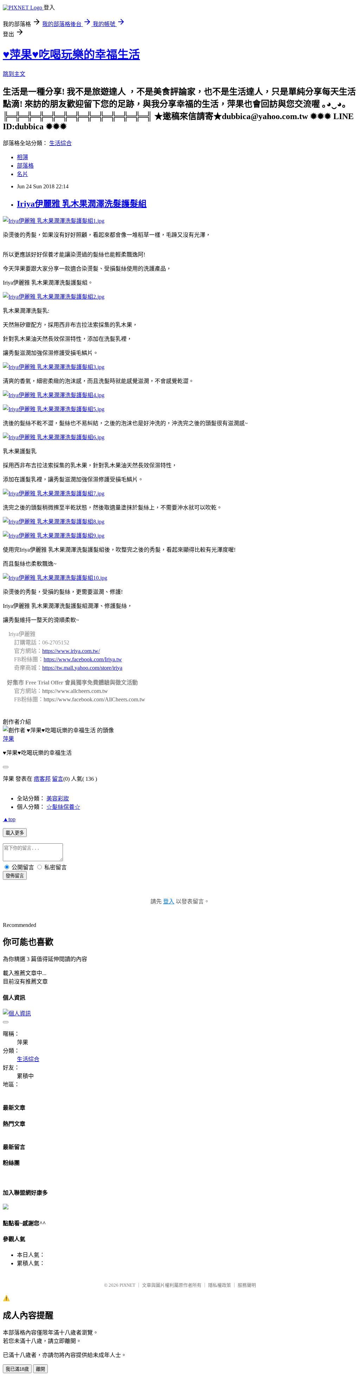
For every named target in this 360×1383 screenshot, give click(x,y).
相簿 (22, 157)
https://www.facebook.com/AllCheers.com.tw (94, 699)
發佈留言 (15, 875)
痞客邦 (42, 779)
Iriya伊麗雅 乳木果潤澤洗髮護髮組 (82, 203)
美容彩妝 (57, 798)
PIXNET (127, 1285)
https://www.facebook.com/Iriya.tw (83, 659)
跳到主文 (14, 74)
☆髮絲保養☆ (63, 807)
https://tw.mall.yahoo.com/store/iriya (82, 668)
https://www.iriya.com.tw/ (71, 651)
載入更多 (15, 833)
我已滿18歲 (17, 1369)
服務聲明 (247, 1285)
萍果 (8, 739)
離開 (40, 1369)
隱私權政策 (219, 1285)
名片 (22, 174)
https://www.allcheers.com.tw (75, 691)
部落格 (25, 166)
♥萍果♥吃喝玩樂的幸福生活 (71, 54)
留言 (57, 779)
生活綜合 (60, 143)
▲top (9, 819)
